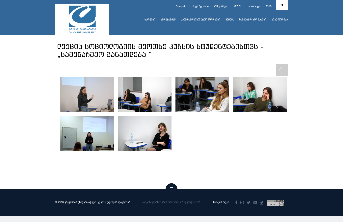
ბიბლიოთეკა (280, 19)
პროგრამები (168, 19)
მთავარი (181, 6)
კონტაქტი (254, 6)
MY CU (238, 6)
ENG (269, 6)
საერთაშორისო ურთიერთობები (200, 19)
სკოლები (150, 19)
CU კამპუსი (221, 6)
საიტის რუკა (221, 202)
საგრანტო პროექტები (252, 19)
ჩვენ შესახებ (201, 6)
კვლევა (229, 19)
